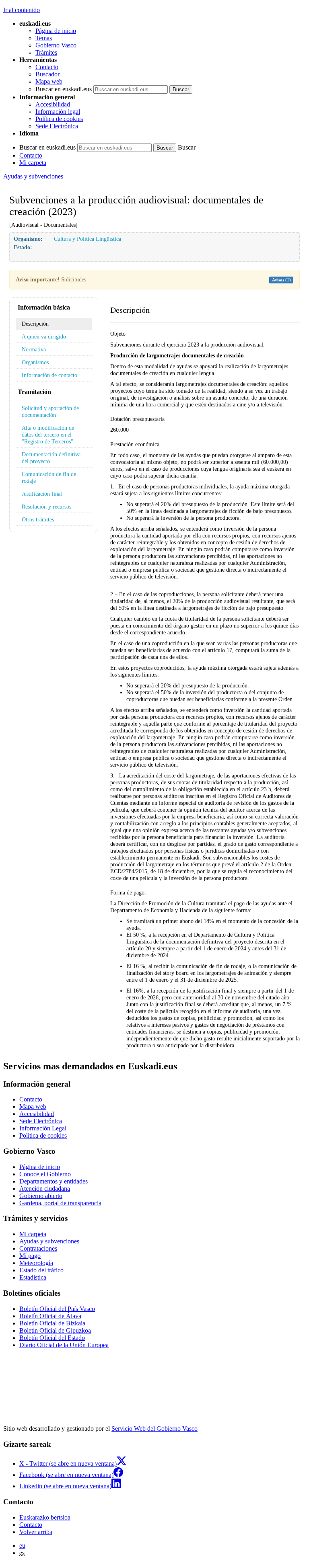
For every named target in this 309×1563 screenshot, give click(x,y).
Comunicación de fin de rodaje (49, 477)
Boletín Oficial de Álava (50, 1316)
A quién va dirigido (44, 336)
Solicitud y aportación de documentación (50, 411)
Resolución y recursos (46, 506)
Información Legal (42, 1128)
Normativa (34, 349)
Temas (43, 38)
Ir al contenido (21, 9)
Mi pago (30, 1255)
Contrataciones (38, 1248)
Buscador (47, 74)
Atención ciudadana (44, 1188)
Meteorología (36, 1262)
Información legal (57, 111)
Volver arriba (35, 1531)
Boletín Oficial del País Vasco (57, 1308)
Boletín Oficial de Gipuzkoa (55, 1330)
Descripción (35, 323)
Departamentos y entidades (53, 1181)
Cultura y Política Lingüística (87, 239)
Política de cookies (59, 118)
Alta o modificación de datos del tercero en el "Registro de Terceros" (48, 435)
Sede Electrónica (56, 126)
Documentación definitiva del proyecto (51, 457)
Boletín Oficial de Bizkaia (52, 1323)
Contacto (46, 67)
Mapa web (48, 81)
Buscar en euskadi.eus (63, 89)
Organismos (35, 362)
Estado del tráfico (41, 1270)
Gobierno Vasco (55, 45)
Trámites (46, 52)
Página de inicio (55, 30)
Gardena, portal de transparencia (60, 1203)
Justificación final (42, 493)
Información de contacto (49, 375)
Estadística (32, 1277)
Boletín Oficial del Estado (52, 1337)
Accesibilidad (52, 104)
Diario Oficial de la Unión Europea (64, 1344)
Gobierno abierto (40, 1195)
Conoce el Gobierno (45, 1174)
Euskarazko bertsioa (44, 1517)
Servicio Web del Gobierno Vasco (154, 1428)
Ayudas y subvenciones (33, 176)
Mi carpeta (32, 162)
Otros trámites (38, 519)
